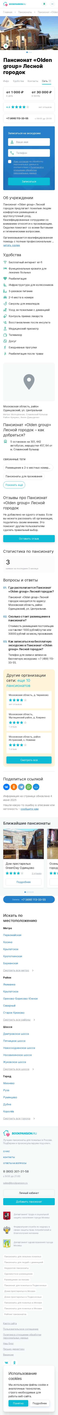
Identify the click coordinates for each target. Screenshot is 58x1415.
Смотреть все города (16, 1118)
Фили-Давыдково (29, 417)
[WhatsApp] (28, 787)
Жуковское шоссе (14, 1062)
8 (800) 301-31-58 (16, 1171)
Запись (29, 899)
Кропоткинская (12, 956)
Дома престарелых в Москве (19, 1291)
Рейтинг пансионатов (15, 1314)
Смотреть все (29, 760)
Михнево (9, 1083)
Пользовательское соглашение (20, 1329)
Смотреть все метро (16, 970)
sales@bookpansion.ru (15, 1182)
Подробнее (23, 882)
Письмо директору (13, 1349)
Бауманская (10, 963)
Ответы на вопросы (14, 1163)
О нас (6, 1151)
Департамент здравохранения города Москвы (33, 1244)
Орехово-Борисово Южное (20, 998)
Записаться (29, 181)
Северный (9, 1005)
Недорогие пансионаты (16, 1268)
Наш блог (8, 1343)
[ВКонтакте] (6, 787)
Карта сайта (10, 1323)
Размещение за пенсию (16, 1279)
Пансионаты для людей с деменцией (23, 1262)
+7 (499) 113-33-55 (17, 118)
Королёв (8, 1111)
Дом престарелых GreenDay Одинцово (20, 865)
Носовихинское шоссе (17, 1055)
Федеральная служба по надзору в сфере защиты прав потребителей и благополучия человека (32, 1229)
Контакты (33, 81)
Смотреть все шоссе (16, 1069)
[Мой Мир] (36, 787)
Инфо (6, 81)
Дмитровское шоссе (16, 1033)
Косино (7, 942)
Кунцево (15, 417)
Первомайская (12, 935)
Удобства (18, 81)
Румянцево (10, 1097)
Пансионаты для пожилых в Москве (23, 1302)
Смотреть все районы (16, 1019)
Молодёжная (18, 414)
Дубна (7, 1104)
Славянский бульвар (37, 414)
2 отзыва (36, 873)
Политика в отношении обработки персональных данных (22, 1336)
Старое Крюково (13, 1012)
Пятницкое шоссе (14, 1040)
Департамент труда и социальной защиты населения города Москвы (32, 1216)
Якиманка (9, 984)
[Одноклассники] (14, 787)
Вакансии (8, 1354)
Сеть (46, 81)
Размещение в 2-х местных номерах (28, 467)
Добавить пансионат (29, 1201)
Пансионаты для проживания (23, 476)
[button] (27, 52)
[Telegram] (21, 787)
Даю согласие (21, 161)
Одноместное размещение (18, 1273)
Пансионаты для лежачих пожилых (22, 1256)
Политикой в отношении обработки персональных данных (29, 170)
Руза (6, 1090)
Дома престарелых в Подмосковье (23, 1296)
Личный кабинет (29, 1193)
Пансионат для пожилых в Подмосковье (25, 1285)
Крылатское (10, 949)
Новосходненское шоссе (19, 1048)
